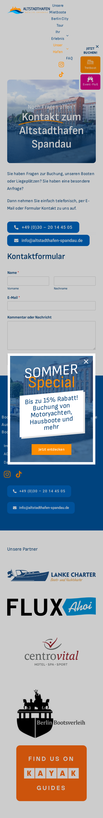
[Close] (86, 361)
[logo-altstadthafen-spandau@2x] (28, 8)
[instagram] (61, 64)
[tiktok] (61, 74)
